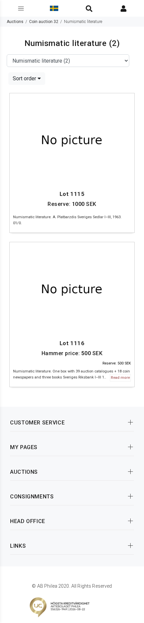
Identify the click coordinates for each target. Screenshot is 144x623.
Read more (120, 377)
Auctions (15, 21)
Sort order (25, 78)
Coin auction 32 (43, 21)
